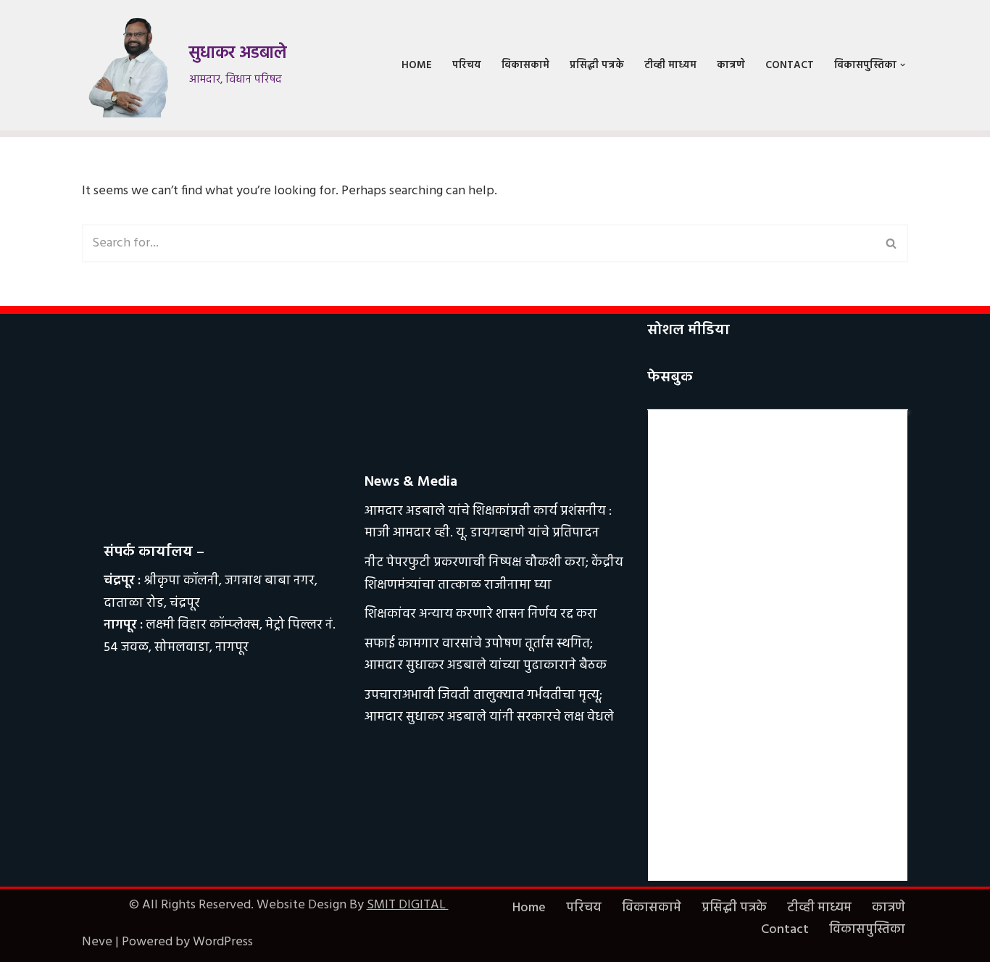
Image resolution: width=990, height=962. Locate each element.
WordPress (223, 942)
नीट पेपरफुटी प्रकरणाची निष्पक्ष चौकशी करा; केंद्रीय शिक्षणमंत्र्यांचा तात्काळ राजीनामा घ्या (494, 574)
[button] (902, 64)
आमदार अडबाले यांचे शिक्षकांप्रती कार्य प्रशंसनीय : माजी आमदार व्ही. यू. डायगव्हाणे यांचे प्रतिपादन (488, 522)
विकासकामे (525, 65)
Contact (789, 65)
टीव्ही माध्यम (670, 65)
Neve (97, 942)
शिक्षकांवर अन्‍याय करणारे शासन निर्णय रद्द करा (481, 614)
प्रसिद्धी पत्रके (597, 65)
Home (417, 65)
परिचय (466, 65)
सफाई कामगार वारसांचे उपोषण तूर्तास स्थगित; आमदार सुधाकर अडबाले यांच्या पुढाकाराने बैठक (486, 655)
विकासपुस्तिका (867, 929)
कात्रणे (731, 65)
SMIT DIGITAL (408, 905)
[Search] (891, 243)
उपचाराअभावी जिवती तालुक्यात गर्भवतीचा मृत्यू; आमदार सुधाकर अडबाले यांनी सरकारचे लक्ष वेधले (489, 707)
